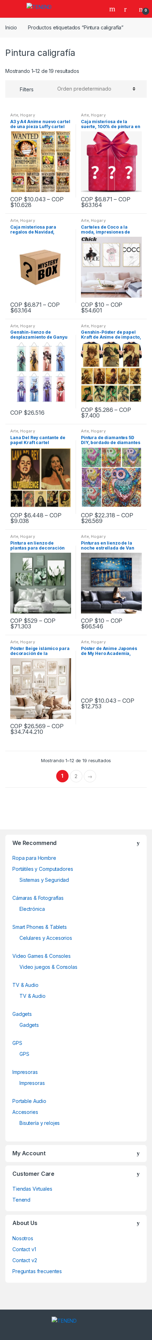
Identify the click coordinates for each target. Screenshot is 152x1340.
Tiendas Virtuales (32, 1189)
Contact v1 (24, 1249)
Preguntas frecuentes (37, 1271)
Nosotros (22, 1238)
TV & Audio (25, 985)
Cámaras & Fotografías (38, 898)
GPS (17, 1043)
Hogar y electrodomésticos (29, 117)
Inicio (11, 27)
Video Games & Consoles (41, 956)
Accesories (25, 1112)
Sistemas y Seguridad (44, 880)
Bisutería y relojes (39, 1123)
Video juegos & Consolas (48, 967)
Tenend (21, 1200)
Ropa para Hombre (34, 858)
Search (113, 9)
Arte (14, 115)
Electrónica (32, 909)
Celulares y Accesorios (45, 938)
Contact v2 (24, 1260)
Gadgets (22, 1014)
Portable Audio (29, 1101)
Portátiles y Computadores (42, 869)
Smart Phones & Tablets (39, 927)
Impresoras (25, 1072)
